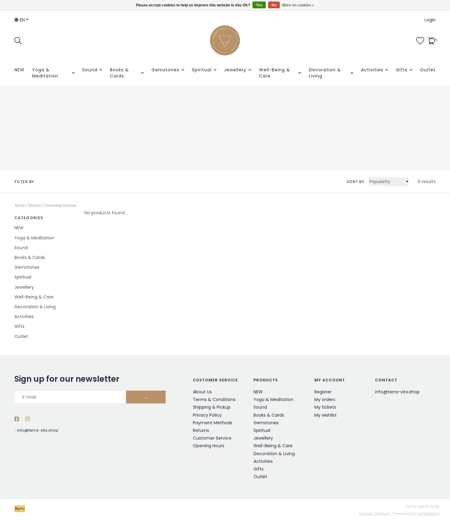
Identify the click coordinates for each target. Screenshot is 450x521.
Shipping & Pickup (212, 407)
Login (430, 20)
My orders (324, 399)
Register (323, 392)
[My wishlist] (420, 40)
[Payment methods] (20, 509)
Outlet (428, 70)
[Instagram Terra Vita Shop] (27, 419)
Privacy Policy (207, 415)
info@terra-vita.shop (37, 430)
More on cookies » (298, 5)
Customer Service (212, 438)
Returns (201, 430)
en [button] (22, 20)
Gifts (401, 70)
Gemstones (165, 70)
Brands (34, 205)
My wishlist (325, 415)
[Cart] (432, 40)
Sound (89, 70)
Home (19, 205)
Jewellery (235, 70)
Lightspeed (428, 513)
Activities (372, 70)
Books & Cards (119, 73)
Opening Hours (208, 446)
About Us (202, 392)
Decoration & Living (325, 73)
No (274, 5)
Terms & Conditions (214, 399)
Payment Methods (212, 423)
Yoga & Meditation (45, 73)
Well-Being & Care (274, 73)
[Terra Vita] (225, 40)
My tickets (325, 407)
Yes (259, 5)
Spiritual (202, 70)
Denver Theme (374, 513)
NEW (19, 70)
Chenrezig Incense (60, 205)
